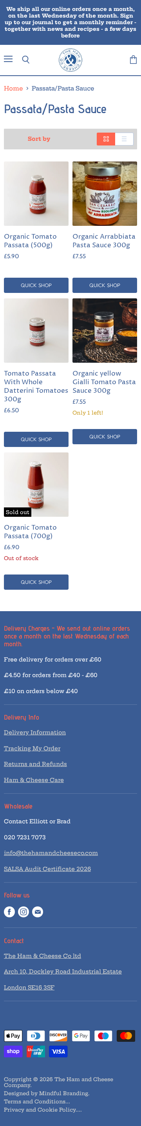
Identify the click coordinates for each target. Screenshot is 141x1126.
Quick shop (36, 285)
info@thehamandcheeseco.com (51, 852)
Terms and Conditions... (37, 1101)
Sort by (39, 139)
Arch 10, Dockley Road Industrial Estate (63, 971)
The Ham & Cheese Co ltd (42, 955)
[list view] (124, 139)
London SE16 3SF (29, 987)
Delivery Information (35, 732)
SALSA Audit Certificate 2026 (47, 868)
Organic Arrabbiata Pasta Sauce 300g (104, 241)
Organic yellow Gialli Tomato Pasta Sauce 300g (104, 382)
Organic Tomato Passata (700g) (30, 532)
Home (13, 88)
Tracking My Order (32, 748)
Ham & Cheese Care (34, 780)
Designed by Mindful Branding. (47, 1093)
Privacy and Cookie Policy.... (43, 1109)
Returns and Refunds (35, 764)
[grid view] (106, 139)
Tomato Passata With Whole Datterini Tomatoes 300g (36, 386)
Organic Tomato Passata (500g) (30, 241)
